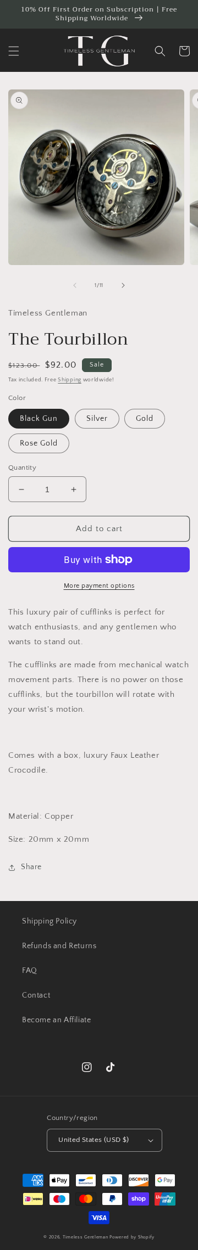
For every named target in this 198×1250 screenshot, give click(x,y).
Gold (144, 418)
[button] (14, 51)
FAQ (29, 970)
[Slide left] (75, 285)
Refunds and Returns (59, 946)
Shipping (69, 380)
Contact (36, 995)
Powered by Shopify (132, 1237)
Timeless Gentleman (85, 1237)
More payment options (99, 585)
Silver (97, 418)
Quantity (22, 467)
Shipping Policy (49, 921)
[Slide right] (123, 285)
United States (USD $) (93, 1140)
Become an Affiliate (56, 1020)
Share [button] (31, 867)
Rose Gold (39, 443)
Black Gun (39, 418)
